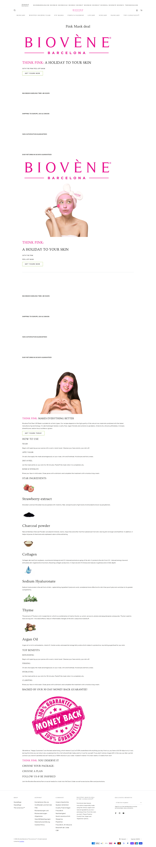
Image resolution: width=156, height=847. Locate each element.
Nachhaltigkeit (61, 813)
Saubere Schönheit (62, 805)
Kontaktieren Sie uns (42, 802)
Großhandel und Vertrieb (43, 805)
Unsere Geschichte (62, 802)
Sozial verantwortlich (63, 816)
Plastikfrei (59, 822)
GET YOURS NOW (32, 73)
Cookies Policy (40, 825)
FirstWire (21, 841)
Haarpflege (17, 805)
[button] (14, 10)
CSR (57, 830)
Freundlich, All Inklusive (64, 825)
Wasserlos (59, 819)
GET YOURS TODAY (33, 433)
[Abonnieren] (141, 802)
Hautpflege (17, 802)
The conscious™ (19, 808)
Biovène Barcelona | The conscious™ (27, 839)
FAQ (36, 808)
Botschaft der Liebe (62, 827)
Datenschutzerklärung (42, 822)
